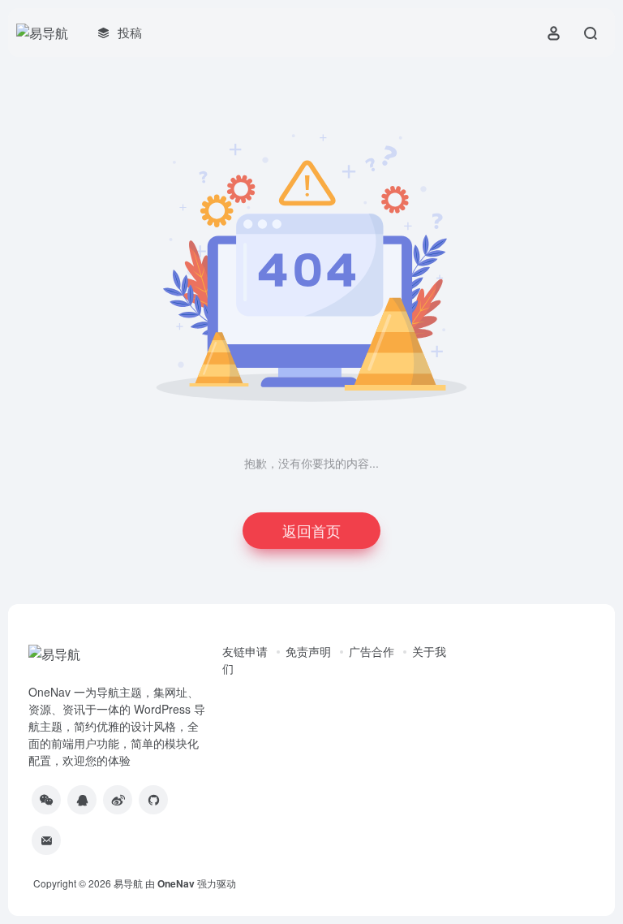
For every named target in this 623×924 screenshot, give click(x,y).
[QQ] (82, 799)
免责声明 (308, 651)
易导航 (128, 883)
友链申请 (245, 651)
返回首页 (311, 530)
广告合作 (371, 651)
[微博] (117, 799)
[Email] (46, 840)
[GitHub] (153, 799)
